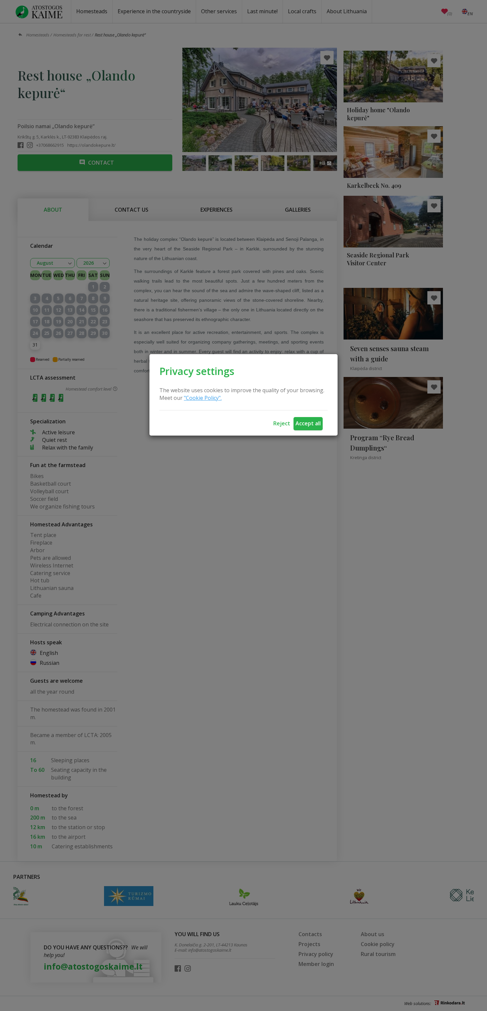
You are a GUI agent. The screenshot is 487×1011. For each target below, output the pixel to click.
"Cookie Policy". (203, 397)
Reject (281, 423)
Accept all (308, 423)
